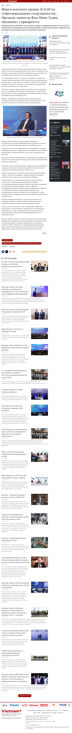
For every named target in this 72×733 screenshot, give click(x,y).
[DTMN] (26, 705)
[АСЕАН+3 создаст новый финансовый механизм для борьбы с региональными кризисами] (39, 266)
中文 (62, 1)
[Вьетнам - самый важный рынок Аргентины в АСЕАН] (39, 542)
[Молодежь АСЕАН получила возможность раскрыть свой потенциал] (39, 410)
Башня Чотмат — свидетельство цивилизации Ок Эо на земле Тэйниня (59, 42)
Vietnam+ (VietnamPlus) (12, 1)
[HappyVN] (46, 705)
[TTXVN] (55, 705)
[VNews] (61, 705)
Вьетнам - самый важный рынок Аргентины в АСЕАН (14, 539)
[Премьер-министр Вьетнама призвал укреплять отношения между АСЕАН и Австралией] (39, 587)
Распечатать (10, 251)
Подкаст (56, 122)
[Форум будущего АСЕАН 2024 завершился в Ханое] (39, 333)
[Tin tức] (68, 705)
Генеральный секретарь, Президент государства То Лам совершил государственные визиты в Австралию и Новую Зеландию (55, 147)
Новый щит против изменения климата (57, 58)
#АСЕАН (4, 246)
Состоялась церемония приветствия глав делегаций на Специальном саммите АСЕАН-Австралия (15, 633)
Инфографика (57, 84)
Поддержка (66, 710)
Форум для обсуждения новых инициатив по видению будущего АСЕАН (14, 454)
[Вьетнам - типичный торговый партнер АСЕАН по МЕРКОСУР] (39, 499)
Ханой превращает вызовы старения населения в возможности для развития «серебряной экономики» (59, 51)
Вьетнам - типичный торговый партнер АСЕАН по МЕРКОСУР (13, 496)
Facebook (3, 251)
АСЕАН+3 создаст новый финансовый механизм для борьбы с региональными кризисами (15, 264)
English (49, 1)
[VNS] (7, 705)
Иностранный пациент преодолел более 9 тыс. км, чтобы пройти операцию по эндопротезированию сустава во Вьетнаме (59, 76)
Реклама (54, 712)
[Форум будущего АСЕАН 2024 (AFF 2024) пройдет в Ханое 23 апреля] (39, 479)
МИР (3, 5)
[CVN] (17, 705)
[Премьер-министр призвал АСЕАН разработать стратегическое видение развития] (39, 349)
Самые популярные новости (59, 37)
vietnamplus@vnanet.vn (34, 725)
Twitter (6, 251)
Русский (66, 1)
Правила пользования (52, 710)
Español (58, 1)
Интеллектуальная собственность (36, 710)
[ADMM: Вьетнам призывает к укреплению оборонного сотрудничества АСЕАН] (39, 655)
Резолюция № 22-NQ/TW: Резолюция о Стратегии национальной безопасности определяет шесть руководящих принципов (59, 108)
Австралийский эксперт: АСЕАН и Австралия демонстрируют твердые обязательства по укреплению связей (15, 560)
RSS (60, 710)
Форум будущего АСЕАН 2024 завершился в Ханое (12, 330)
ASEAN (13, 246)
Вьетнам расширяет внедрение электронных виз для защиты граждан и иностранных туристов (59, 66)
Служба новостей (46, 712)
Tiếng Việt (45, 1)
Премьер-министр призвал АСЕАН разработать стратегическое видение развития (15, 347)
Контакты (60, 712)
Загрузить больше (24, 695)
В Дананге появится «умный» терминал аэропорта (12, 391)
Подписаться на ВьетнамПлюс (31, 251)
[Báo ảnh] (36, 705)
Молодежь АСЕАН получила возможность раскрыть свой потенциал (12, 408)
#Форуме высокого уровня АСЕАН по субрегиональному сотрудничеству (21, 243)
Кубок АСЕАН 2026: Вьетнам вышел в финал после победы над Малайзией (55, 129)
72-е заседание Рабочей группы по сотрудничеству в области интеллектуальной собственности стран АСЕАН (14, 373)
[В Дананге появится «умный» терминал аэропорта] (39, 394)
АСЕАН (8, 5)
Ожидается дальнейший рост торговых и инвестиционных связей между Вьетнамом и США (15, 516)
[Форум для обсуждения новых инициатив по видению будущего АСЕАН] (39, 456)
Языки (34, 712)
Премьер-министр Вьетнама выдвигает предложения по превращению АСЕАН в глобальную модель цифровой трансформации (15, 290)
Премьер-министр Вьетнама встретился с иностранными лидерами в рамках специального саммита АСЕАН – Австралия (14, 611)
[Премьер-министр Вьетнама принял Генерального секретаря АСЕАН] (39, 313)
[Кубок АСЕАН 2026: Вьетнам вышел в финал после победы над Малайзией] (65, 128)
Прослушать (56, 135)
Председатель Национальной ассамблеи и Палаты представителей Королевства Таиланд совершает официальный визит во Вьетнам (55, 169)
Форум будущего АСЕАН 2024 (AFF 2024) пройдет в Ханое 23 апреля (14, 476)
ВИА (39, 712)
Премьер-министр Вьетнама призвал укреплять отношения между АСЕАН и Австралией (15, 585)
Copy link (14, 251)
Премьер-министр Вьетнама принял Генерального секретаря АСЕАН (15, 310)
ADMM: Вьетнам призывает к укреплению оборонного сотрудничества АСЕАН (12, 653)
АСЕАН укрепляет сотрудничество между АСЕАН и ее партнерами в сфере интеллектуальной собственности (14, 432)
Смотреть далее (10, 258)
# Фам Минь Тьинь (7, 240)
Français (54, 1)
